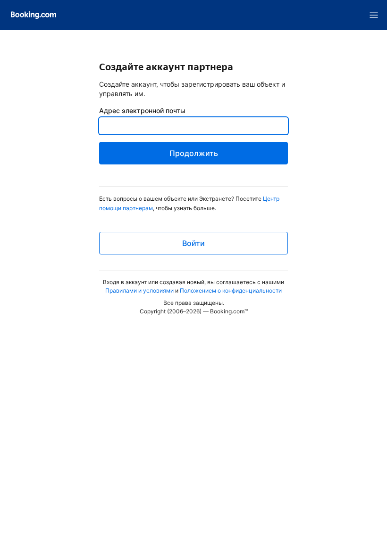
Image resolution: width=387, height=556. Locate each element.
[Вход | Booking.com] (33, 15)
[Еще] (373, 15)
